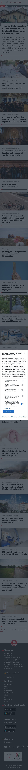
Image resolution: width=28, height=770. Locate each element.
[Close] (24, 353)
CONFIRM (8, 411)
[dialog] (14, 385)
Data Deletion (5, 416)
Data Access (14, 416)
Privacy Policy (22, 416)
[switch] (22, 385)
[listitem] (14, 381)
